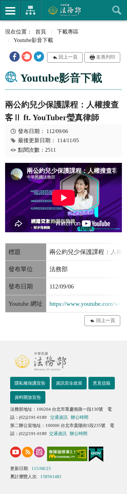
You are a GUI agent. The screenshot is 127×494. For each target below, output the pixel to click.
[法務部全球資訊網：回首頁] (63, 10)
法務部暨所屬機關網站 (30, 10)
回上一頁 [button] (68, 57)
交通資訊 (59, 417)
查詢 (117, 10)
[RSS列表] (27, 452)
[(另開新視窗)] (15, 452)
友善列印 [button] (105, 57)
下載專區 (68, 32)
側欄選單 (10, 10)
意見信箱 (101, 383)
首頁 (40, 32)
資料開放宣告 (28, 397)
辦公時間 (79, 417)
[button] (14, 56)
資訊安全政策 (69, 383)
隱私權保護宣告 (30, 383)
